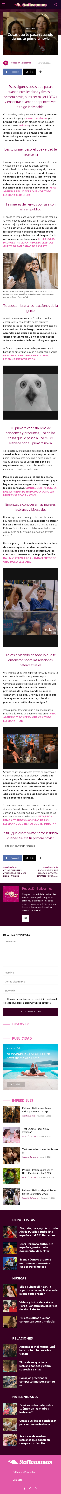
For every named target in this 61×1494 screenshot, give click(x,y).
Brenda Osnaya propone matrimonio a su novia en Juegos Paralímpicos (35, 1263)
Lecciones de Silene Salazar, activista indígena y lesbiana (47, 873)
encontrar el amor (37, 118)
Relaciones (30, 28)
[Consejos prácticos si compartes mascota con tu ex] (10, 1382)
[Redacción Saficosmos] (6, 63)
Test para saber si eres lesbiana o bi (40, 1151)
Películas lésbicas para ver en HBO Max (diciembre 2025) (37, 1171)
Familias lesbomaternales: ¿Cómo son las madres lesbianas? (36, 1409)
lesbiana (23, 125)
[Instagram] (25, 918)
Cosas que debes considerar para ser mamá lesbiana (14, 873)
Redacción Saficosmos (20, 63)
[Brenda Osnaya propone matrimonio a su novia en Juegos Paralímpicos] (10, 1263)
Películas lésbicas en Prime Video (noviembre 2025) (36, 1110)
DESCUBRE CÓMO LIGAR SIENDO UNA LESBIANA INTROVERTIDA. (26, 357)
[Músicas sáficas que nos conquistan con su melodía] (10, 1322)
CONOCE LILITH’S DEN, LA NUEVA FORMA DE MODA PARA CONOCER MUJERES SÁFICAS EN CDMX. (30, 492)
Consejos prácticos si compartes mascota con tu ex (37, 1382)
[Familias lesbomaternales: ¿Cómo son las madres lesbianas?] (10, 1409)
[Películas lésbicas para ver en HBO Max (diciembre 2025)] (11, 1176)
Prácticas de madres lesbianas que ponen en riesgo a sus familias (34, 1440)
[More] (40, 72)
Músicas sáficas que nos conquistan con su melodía (36, 1320)
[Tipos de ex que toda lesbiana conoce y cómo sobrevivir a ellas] (10, 1366)
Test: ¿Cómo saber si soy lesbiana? (35, 1130)
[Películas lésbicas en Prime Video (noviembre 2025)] (11, 1114)
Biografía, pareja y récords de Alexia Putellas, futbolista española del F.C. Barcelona (38, 1232)
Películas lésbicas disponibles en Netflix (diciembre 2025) (39, 1192)
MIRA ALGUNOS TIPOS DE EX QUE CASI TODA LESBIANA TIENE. (29, 717)
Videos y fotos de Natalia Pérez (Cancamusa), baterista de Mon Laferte (38, 1306)
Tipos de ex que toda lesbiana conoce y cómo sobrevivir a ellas (35, 1366)
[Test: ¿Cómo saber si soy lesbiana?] (11, 1135)
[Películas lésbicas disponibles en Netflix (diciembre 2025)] (11, 1196)
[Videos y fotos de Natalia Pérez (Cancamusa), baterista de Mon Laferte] (10, 1306)
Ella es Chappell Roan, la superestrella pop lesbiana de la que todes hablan (38, 1290)
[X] (36, 1489)
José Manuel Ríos (28, 1116)
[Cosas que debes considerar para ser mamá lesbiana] (10, 1424)
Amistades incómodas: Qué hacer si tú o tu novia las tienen (37, 1350)
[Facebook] (24, 1489)
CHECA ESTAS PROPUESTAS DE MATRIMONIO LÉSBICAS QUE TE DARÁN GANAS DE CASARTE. (29, 243)
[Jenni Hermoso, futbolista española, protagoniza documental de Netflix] (10, 1248)
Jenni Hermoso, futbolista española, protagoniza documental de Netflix (36, 1248)
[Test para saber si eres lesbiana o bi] (11, 1155)
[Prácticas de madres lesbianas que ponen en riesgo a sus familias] (10, 1440)
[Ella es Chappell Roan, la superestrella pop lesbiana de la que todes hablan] (10, 1290)
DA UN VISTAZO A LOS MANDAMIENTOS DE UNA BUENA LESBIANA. (29, 560)
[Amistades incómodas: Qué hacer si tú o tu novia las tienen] (10, 1350)
